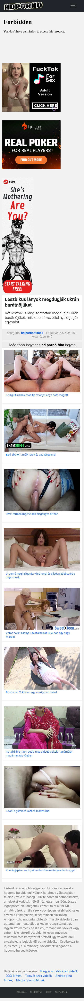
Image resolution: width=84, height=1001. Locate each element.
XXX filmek (13, 976)
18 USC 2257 (36, 992)
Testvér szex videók (38, 976)
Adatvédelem (61, 992)
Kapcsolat (21, 992)
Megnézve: (39, 336)
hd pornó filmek (32, 333)
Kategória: (13, 333)
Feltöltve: (52, 333)
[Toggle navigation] (73, 6)
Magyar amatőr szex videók (59, 971)
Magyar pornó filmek (30, 980)
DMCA (48, 992)
